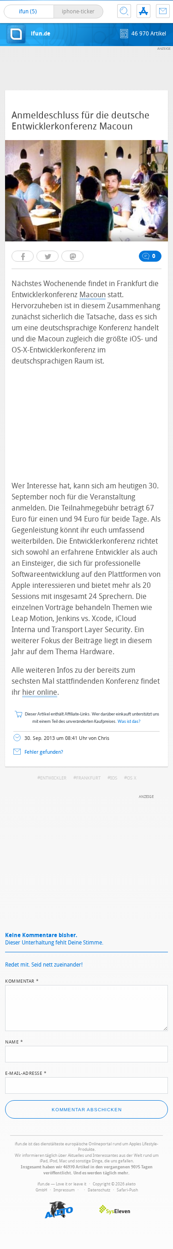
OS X (131, 778)
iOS (113, 778)
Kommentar (22, 980)
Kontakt (162, 11)
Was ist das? (129, 721)
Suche (124, 11)
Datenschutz (99, 1190)
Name (14, 1041)
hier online (39, 692)
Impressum (64, 1190)
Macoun (92, 294)
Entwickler (53, 778)
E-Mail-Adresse (26, 1072)
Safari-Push (127, 1190)
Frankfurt (88, 778)
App (143, 11)
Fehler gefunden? (43, 752)
